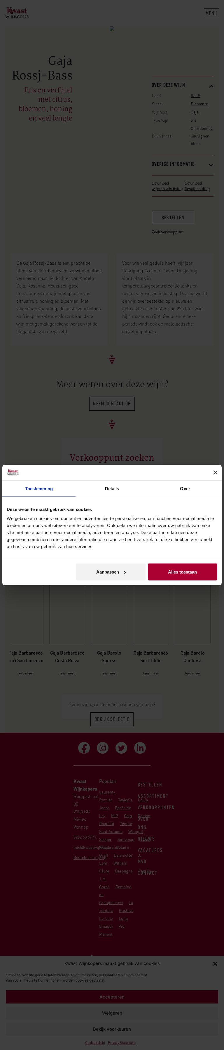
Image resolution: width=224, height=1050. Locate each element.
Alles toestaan (182, 571)
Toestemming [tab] (39, 488)
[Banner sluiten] (215, 473)
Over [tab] (185, 488)
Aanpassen (107, 571)
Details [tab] (112, 488)
